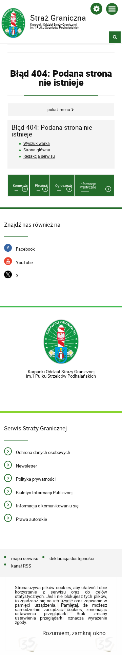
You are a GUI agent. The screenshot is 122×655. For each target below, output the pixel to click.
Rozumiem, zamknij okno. (74, 633)
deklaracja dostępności (71, 558)
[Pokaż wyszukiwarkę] (115, 37)
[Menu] (112, 10)
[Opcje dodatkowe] (96, 10)
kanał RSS (21, 566)
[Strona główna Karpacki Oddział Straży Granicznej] (61, 342)
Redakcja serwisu (39, 156)
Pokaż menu (58, 109)
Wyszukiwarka (36, 143)
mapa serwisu (24, 558)
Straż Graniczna (43, 19)
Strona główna (36, 149)
